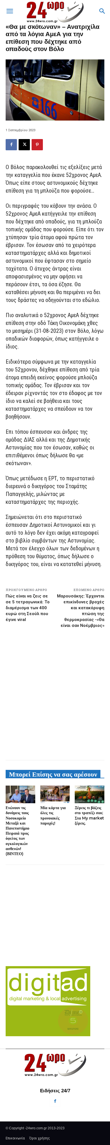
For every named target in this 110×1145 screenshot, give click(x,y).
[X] (24, 144)
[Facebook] (11, 144)
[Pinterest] (37, 144)
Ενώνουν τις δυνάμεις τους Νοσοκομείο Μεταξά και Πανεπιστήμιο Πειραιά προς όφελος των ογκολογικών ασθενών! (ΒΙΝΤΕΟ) (17, 830)
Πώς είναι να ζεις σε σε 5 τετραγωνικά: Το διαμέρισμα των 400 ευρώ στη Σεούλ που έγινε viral (28, 608)
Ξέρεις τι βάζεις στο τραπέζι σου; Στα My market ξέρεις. (89, 815)
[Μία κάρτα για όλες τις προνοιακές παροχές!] (55, 794)
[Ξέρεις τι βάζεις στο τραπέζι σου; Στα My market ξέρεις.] (89, 794)
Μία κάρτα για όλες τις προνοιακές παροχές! (53, 815)
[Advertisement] (55, 694)
